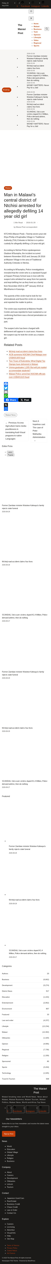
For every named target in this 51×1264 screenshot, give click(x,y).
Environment (7, 1009)
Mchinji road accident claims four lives (35, 67)
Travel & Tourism (8, 1079)
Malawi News (10, 415)
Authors (5, 974)
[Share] (25, 409)
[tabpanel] (25, 541)
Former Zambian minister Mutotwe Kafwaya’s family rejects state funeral (37, 58)
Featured (5, 1014)
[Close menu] (31, 18)
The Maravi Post (22, 29)
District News (7, 991)
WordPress (31, 1261)
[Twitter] (25, 388)
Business (5, 979)
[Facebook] (25, 384)
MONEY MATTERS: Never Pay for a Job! (38, 86)
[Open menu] (31, 11)
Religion (5, 1055)
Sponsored (6, 1061)
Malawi (8, 188)
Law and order (7, 1020)
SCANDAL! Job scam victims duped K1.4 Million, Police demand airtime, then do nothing (37, 76)
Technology (6, 1073)
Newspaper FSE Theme (10, 1261)
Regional (5, 1050)
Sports (4, 1067)
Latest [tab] (10, 452)
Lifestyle (5, 1026)
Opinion (5, 1044)
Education (6, 997)
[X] (25, 405)
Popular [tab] (10, 455)
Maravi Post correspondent (26, 227)
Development (7, 985)
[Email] (25, 392)
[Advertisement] (25, 158)
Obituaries (6, 1038)
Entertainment (7, 1003)
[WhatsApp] (25, 396)
